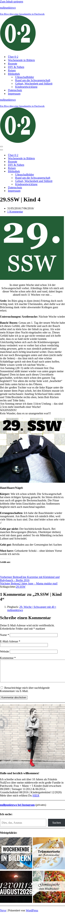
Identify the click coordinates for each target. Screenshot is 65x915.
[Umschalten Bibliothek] (63, 171)
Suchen (56, 822)
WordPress (32, 910)
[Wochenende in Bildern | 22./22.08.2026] (16, 853)
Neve (3, 910)
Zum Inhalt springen (11, 1)
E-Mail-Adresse (10, 641)
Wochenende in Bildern (21, 60)
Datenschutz (15, 90)
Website (4, 651)
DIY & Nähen (16, 67)
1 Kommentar (15, 211)
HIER (35, 795)
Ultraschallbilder (24, 77)
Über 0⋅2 (13, 56)
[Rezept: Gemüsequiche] (49, 887)
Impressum (14, 93)
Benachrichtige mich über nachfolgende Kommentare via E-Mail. (25, 689)
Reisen (12, 70)
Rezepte (12, 63)
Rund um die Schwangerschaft (32, 80)
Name (4, 634)
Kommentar (8, 657)
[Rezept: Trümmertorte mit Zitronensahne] (49, 853)
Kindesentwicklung (26, 86)
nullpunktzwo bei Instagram (17, 804)
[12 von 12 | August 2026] (16, 887)
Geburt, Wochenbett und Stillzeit (33, 83)
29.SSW (20, 586)
